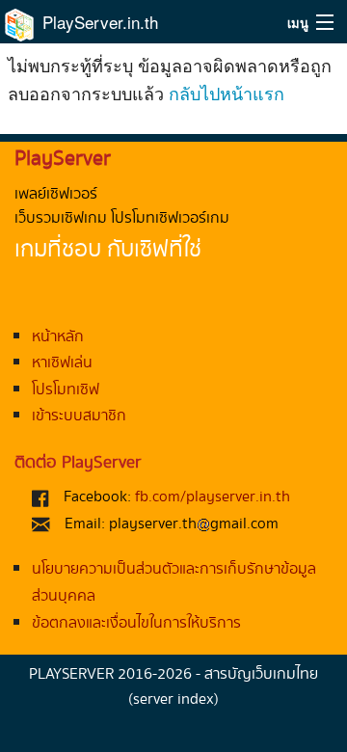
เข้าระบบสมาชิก (79, 416)
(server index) (173, 699)
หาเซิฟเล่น (62, 363)
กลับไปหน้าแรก (226, 92)
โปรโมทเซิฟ (65, 390)
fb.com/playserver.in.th (212, 497)
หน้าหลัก (58, 337)
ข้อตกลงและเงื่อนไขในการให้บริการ (136, 623)
